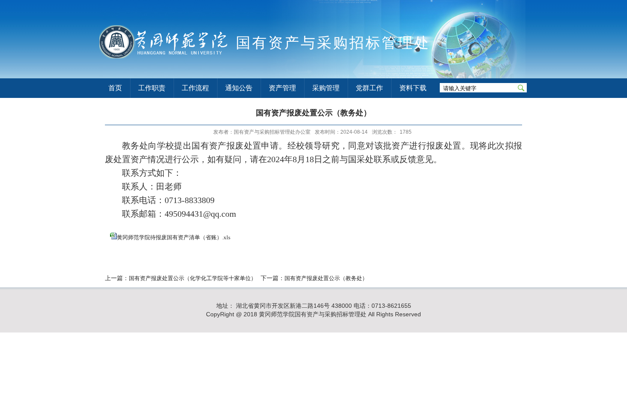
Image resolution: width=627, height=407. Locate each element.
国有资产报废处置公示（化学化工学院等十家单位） (192, 278)
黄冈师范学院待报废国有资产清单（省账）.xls (173, 237)
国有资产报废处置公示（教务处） (326, 278)
